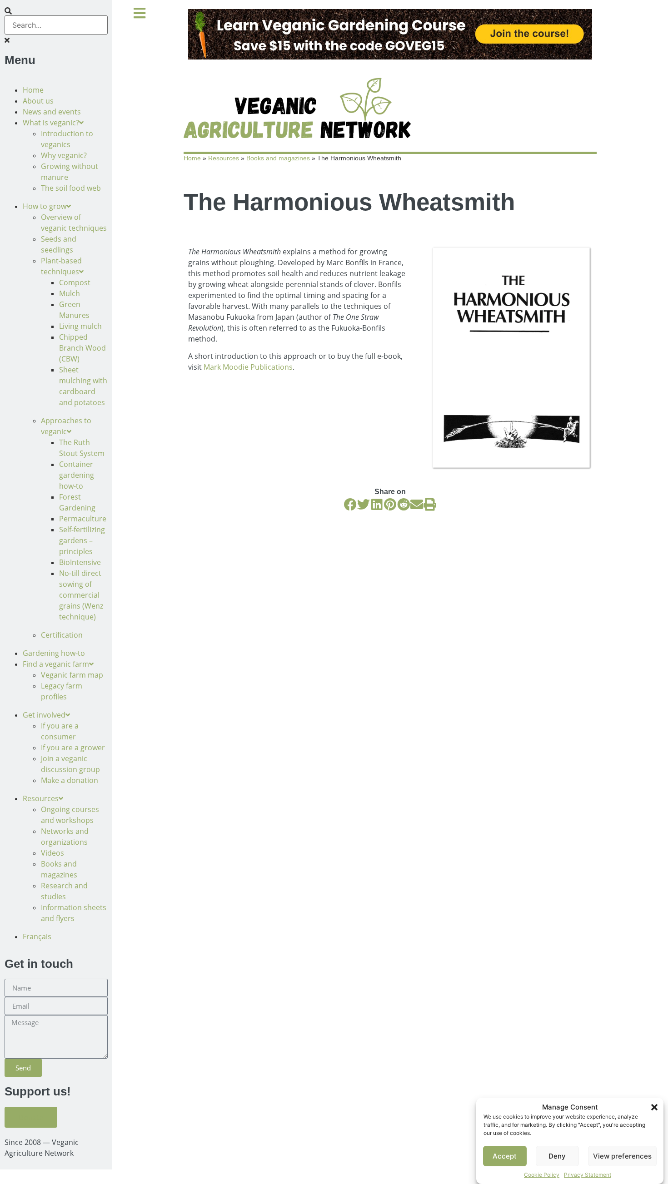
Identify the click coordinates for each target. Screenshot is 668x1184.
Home (33, 90)
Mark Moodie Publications (248, 367)
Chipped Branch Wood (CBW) (82, 348)
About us (38, 101)
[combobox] (56, 25)
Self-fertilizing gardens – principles (82, 540)
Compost (74, 282)
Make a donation (69, 780)
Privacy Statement (587, 1174)
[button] (654, 1107)
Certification (62, 635)
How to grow (44, 206)
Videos (52, 853)
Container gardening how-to (76, 475)
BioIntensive (80, 562)
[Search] (8, 11)
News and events (52, 112)
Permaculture (82, 519)
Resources (223, 158)
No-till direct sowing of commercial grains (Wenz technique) (81, 595)
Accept (505, 1156)
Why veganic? (64, 155)
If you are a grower (73, 748)
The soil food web (71, 188)
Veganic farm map (72, 675)
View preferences (622, 1156)
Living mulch (80, 326)
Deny (557, 1156)
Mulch (69, 293)
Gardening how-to (54, 653)
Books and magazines (278, 158)
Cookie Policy (541, 1174)
